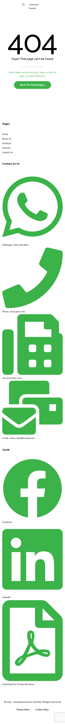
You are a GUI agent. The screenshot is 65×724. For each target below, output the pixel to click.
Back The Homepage (32, 85)
